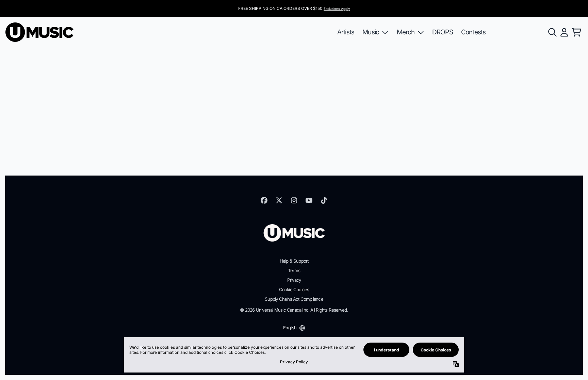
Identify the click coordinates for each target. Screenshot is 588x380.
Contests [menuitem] (473, 32)
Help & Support (294, 261)
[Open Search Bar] (552, 32)
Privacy (294, 280)
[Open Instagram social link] (294, 200)
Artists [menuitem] (345, 32)
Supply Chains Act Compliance (294, 299)
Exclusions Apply (337, 9)
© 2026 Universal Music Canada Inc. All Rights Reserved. (294, 310)
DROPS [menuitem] (442, 32)
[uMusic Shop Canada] (39, 32)
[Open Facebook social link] (264, 200)
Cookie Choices (294, 289)
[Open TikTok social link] (323, 200)
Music (370, 32)
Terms (294, 270)
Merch (406, 32)
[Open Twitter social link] (279, 200)
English (289, 327)
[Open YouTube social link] (308, 200)
